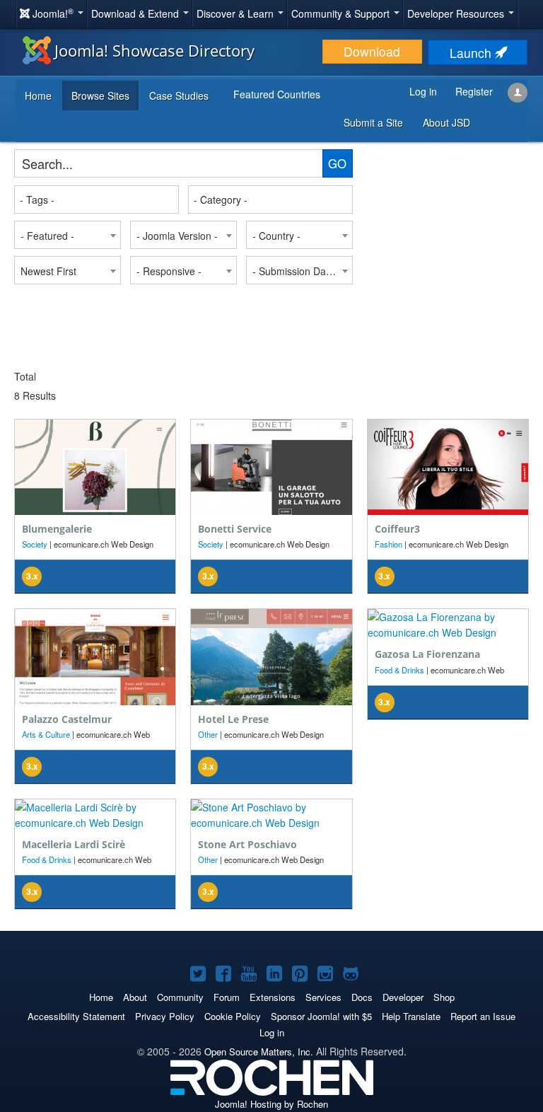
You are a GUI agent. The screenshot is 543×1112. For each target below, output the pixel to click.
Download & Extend (136, 13)
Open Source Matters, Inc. (258, 1051)
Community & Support (341, 13)
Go (337, 163)
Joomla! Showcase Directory (154, 50)
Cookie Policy (232, 1016)
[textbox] (97, 199)
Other (208, 734)
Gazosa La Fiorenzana (427, 654)
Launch (472, 53)
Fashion (388, 544)
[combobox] (96, 199)
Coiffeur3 (397, 528)
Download (372, 51)
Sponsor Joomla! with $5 (321, 1016)
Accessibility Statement (76, 1016)
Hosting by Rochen (271, 1104)
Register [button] (474, 91)
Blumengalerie (57, 528)
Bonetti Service (235, 528)
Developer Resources (457, 13)
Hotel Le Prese (233, 719)
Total (25, 376)
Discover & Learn (236, 13)
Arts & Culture (46, 734)
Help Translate (411, 1016)
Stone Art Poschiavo (247, 844)
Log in (271, 1032)
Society (34, 544)
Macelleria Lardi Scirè (73, 844)
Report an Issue (482, 1016)
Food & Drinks (399, 670)
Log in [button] (423, 91)
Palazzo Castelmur (67, 719)
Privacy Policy (164, 1016)
